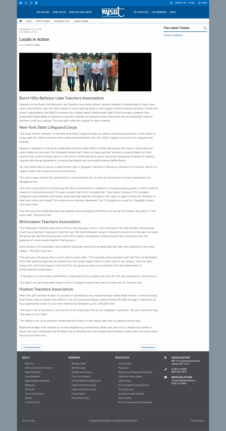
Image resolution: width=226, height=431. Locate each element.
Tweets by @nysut (173, 34)
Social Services (125, 389)
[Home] (20, 21)
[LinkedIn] (35, 2)
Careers (28, 398)
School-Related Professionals (86, 381)
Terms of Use (28, 420)
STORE (191, 3)
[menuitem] (43, 12)
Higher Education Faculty (84, 389)
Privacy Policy (197, 420)
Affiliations (30, 385)
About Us (29, 363)
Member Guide (79, 363)
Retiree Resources (80, 398)
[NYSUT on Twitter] (24, 2)
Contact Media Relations (183, 380)
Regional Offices (33, 372)
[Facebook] (19, 2)
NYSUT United (43, 21)
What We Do (59, 12)
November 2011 (62, 21)
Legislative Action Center (130, 376)
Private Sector (78, 394)
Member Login (78, 368)
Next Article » (148, 347)
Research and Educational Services (135, 372)
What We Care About (80, 12)
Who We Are (43, 12)
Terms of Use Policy (34, 394)
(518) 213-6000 (178, 369)
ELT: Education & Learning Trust (133, 385)
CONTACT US (180, 3)
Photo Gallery (124, 398)
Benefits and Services (82, 372)
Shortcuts (30, 389)
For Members (159, 12)
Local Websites (32, 376)
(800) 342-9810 (178, 372)
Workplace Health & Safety (131, 394)
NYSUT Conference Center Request (135, 402)
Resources (123, 368)
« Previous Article (31, 347)
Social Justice (125, 363)
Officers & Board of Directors (39, 368)
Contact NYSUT (32, 402)
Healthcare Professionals (84, 385)
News (173, 12)
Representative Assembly (37, 381)
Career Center (124, 381)
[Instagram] (30, 2)
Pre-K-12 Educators (81, 376)
